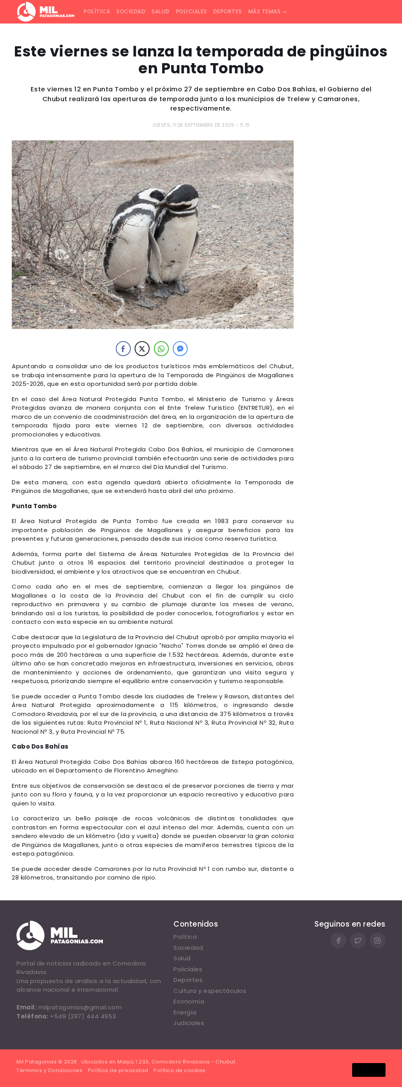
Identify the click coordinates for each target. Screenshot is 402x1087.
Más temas (264, 11)
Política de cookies (179, 1070)
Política (97, 11)
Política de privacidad (118, 1070)
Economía (189, 1001)
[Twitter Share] (142, 348)
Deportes (227, 11)
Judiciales (189, 1023)
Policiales (191, 11)
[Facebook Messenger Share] (180, 348)
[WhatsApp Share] (161, 348)
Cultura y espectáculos (210, 991)
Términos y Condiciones (49, 1070)
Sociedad (130, 11)
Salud (161, 11)
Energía (185, 1012)
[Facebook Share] (123, 348)
